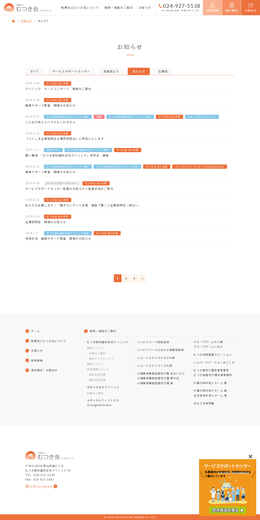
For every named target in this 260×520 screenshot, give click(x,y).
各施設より (111, 71)
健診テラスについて (101, 358)
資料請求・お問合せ (44, 370)
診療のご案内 (97, 353)
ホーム (35, 331)
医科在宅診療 (97, 374)
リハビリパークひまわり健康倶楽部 (160, 350)
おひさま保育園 (204, 403)
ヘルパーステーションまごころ (214, 362)
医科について (95, 348)
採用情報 (37, 360)
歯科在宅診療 (97, 380)
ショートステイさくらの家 (154, 365)
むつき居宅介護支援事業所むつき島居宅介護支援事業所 (213, 372)
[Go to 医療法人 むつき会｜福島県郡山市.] (13, 21)
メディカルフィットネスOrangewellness (103, 402)
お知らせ (145, 8)
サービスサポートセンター (71, 71)
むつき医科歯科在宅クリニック (107, 342)
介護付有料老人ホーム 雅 (210, 383)
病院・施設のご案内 (118, 8)
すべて (34, 71)
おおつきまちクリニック (103, 387)
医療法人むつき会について (80, 8)
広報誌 (163, 71)
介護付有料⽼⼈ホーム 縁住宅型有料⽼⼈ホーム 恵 (210, 393)
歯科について (95, 364)
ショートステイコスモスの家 (156, 358)
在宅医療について (98, 369)
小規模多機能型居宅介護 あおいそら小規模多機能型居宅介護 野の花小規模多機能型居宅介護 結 (161, 378)
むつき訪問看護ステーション (213, 354)
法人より (138, 71)
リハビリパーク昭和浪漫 (153, 342)
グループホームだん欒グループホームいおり (208, 344)
